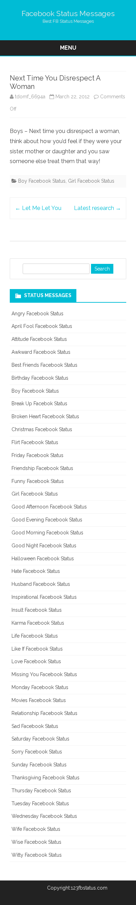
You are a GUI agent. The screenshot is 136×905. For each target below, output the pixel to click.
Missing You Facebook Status (44, 674)
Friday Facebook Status (37, 455)
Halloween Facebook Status (43, 558)
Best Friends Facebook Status (44, 365)
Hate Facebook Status (36, 571)
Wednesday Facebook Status (44, 816)
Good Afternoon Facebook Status (49, 507)
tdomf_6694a (30, 96)
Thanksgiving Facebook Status (46, 777)
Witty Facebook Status (37, 855)
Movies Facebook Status (39, 700)
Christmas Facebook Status (42, 429)
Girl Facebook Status (91, 181)
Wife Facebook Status (36, 829)
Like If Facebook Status (37, 649)
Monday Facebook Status (40, 687)
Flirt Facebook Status (35, 442)
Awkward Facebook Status (41, 352)
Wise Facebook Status (36, 842)
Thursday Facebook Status (41, 790)
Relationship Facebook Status (44, 713)
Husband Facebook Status (41, 584)
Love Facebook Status (36, 661)
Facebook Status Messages (68, 13)
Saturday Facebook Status (40, 739)
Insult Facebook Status (37, 610)
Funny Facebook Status (38, 481)
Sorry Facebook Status (37, 752)
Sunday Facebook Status (39, 764)
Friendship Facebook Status (42, 468)
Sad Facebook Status (35, 726)
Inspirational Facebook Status (44, 597)
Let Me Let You (38, 208)
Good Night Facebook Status (44, 545)
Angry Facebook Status (37, 313)
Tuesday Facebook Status (40, 803)
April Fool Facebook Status (42, 326)
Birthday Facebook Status (40, 378)
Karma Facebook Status (38, 623)
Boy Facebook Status (42, 181)
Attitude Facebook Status (39, 339)
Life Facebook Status (35, 636)
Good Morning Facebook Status (47, 532)
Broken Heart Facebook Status (45, 416)
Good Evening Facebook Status (47, 519)
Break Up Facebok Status (39, 403)
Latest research (97, 208)
